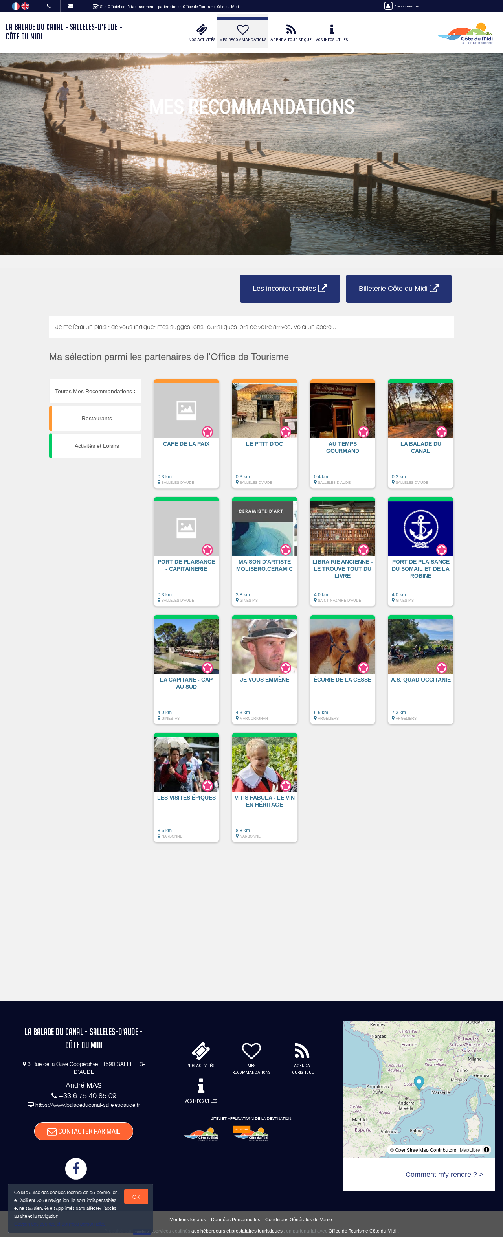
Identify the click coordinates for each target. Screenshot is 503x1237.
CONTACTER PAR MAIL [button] (88, 1131)
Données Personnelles (235, 1219)
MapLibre (470, 1149)
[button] (186, 437)
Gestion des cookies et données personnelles (59, 1224)
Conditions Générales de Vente (298, 1219)
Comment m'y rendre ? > (444, 1174)
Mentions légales (187, 1219)
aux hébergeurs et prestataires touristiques (237, 1231)
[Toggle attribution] (486, 1149)
